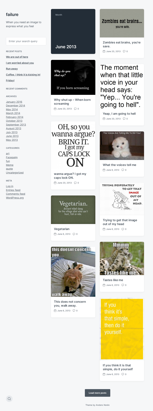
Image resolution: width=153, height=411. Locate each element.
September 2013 (16, 124)
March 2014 (13, 113)
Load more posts (97, 392)
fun (8, 161)
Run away (12, 68)
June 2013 (12, 136)
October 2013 (14, 120)
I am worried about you (20, 62)
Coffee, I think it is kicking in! (23, 74)
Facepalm (12, 157)
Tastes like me (113, 280)
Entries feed (13, 190)
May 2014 (12, 109)
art (7, 153)
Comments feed (15, 193)
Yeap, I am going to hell (119, 113)
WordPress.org (15, 197)
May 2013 (12, 139)
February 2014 (14, 117)
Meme (9, 165)
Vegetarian (61, 229)
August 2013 (13, 128)
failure (12, 14)
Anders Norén (103, 405)
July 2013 (11, 132)
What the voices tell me (119, 165)
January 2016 (14, 101)
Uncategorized (15, 172)
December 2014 (15, 105)
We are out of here (17, 56)
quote (9, 168)
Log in (9, 186)
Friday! (10, 80)
